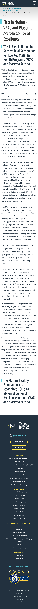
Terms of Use (19, 602)
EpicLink (19, 529)
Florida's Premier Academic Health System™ (19, 465)
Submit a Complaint (19, 518)
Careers (19, 544)
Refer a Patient (19, 526)
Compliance (19, 593)
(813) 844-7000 (19, 436)
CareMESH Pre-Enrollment (19, 535)
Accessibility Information (19, 492)
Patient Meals (19, 512)
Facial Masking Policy (19, 502)
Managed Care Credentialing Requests (19, 548)
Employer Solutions (19, 481)
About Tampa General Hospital (19, 458)
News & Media (19, 555)
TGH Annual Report (19, 471)
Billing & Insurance (19, 495)
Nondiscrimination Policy (19, 485)
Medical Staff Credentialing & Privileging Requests (19, 540)
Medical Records (19, 508)
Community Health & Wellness (19, 478)
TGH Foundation (19, 468)
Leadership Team (19, 461)
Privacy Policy (19, 599)
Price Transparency (19, 515)
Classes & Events (19, 498)
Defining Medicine (19, 532)
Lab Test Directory (19, 505)
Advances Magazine (19, 475)
